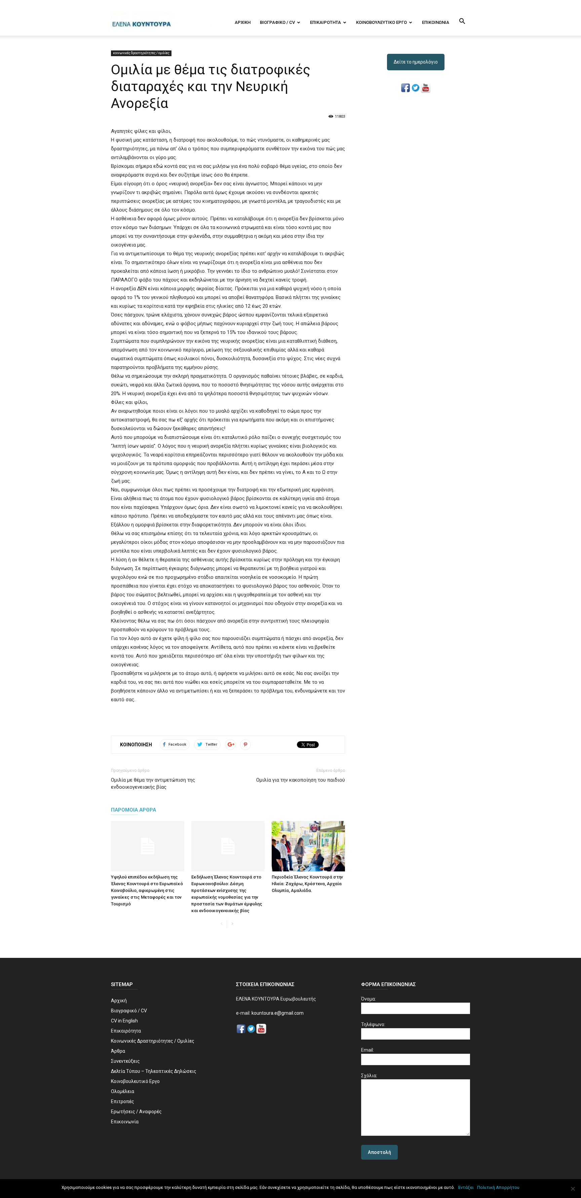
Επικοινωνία (435, 22)
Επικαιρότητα (325, 22)
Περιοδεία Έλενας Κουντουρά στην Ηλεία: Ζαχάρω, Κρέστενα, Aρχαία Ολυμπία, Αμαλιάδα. (307, 883)
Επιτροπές (122, 1101)
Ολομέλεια (122, 1091)
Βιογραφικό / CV (277, 22)
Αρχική (242, 22)
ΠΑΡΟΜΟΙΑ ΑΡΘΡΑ (133, 810)
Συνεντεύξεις (125, 1061)
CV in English (124, 1020)
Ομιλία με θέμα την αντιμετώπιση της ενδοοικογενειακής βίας (153, 783)
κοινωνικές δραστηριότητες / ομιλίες (141, 53)
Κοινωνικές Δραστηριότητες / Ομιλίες (152, 1041)
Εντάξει (466, 1187)
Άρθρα (118, 1051)
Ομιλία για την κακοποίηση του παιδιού (300, 780)
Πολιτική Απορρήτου (498, 1187)
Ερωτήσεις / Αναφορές (136, 1111)
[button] (462, 22)
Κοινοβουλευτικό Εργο (381, 22)
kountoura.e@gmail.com (277, 1013)
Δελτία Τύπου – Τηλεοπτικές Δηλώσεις (153, 1071)
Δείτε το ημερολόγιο (416, 62)
